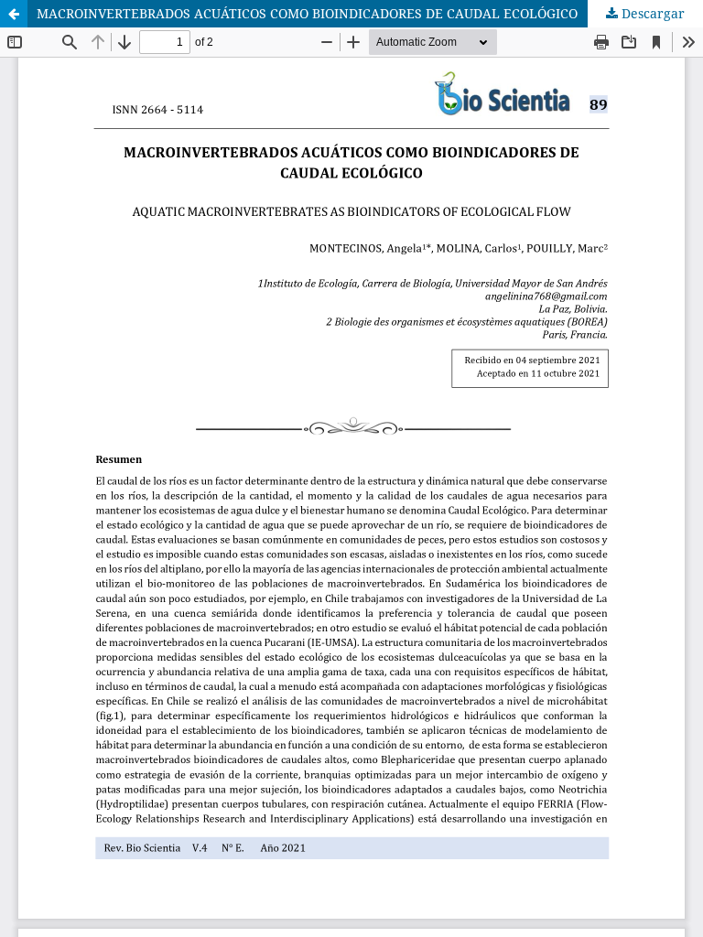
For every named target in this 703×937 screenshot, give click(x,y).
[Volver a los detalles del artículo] (13, 13)
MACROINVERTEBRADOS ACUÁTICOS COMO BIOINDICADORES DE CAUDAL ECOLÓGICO (307, 13)
